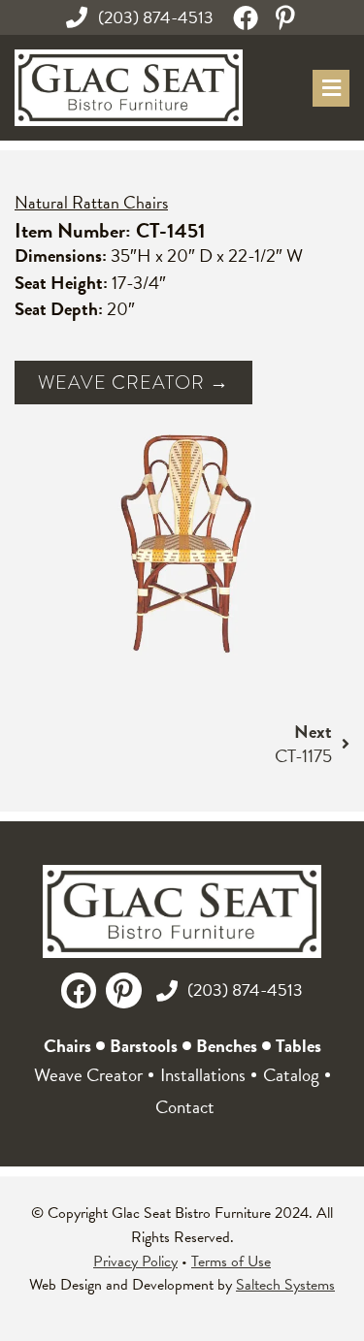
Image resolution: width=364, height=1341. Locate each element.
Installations (203, 1075)
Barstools (144, 1046)
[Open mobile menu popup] (331, 88)
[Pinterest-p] (285, 17)
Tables (298, 1046)
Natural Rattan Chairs (91, 202)
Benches (226, 1046)
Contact (185, 1107)
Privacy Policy (135, 1261)
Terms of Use (231, 1261)
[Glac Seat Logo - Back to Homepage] (129, 87)
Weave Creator (88, 1075)
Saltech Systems (285, 1284)
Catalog (291, 1075)
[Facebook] (245, 17)
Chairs (67, 1046)
